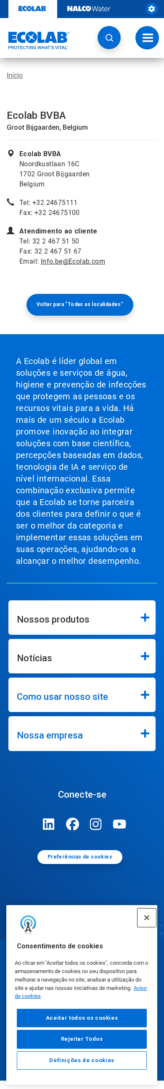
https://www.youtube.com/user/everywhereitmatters (119, 824)
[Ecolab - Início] (35, 40)
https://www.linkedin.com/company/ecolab (48, 824)
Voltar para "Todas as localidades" (80, 304)
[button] (109, 37)
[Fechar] (147, 917)
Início (15, 75)
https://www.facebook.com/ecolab (72, 824)
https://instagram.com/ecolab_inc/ (95, 824)
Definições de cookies (81, 1060)
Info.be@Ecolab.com (73, 261)
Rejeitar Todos (82, 1039)
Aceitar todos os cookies (82, 1018)
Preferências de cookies (80, 857)
